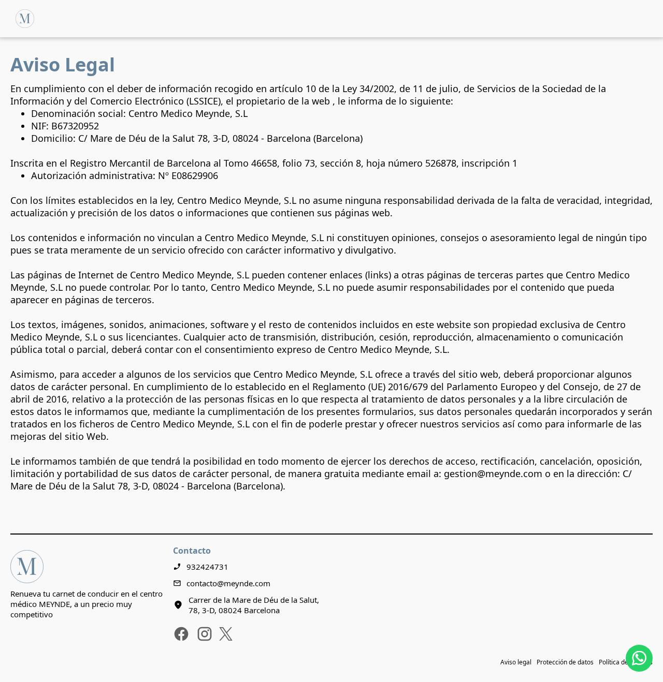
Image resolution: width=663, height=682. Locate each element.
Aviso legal (515, 662)
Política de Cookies (626, 662)
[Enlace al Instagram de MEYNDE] (204, 634)
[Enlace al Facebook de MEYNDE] (181, 634)
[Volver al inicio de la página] (25, 18)
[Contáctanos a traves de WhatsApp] (639, 658)
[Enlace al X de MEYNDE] (226, 634)
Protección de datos (565, 662)
